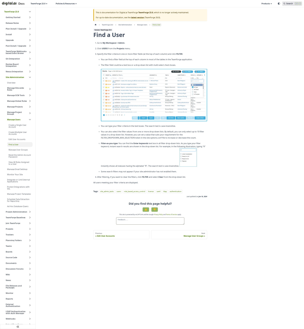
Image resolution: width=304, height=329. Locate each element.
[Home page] (95, 25)
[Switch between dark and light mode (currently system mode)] (279, 3)
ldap (165, 191)
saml (158, 191)
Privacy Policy (158, 214)
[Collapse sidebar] (18, 326)
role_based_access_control (134, 191)
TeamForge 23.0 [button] (38, 3)
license (151, 191)
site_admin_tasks (107, 191)
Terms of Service (171, 214)
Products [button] (265, 3)
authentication (175, 191)
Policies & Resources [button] (65, 3)
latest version (137, 17)
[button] (18, 11)
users (119, 191)
